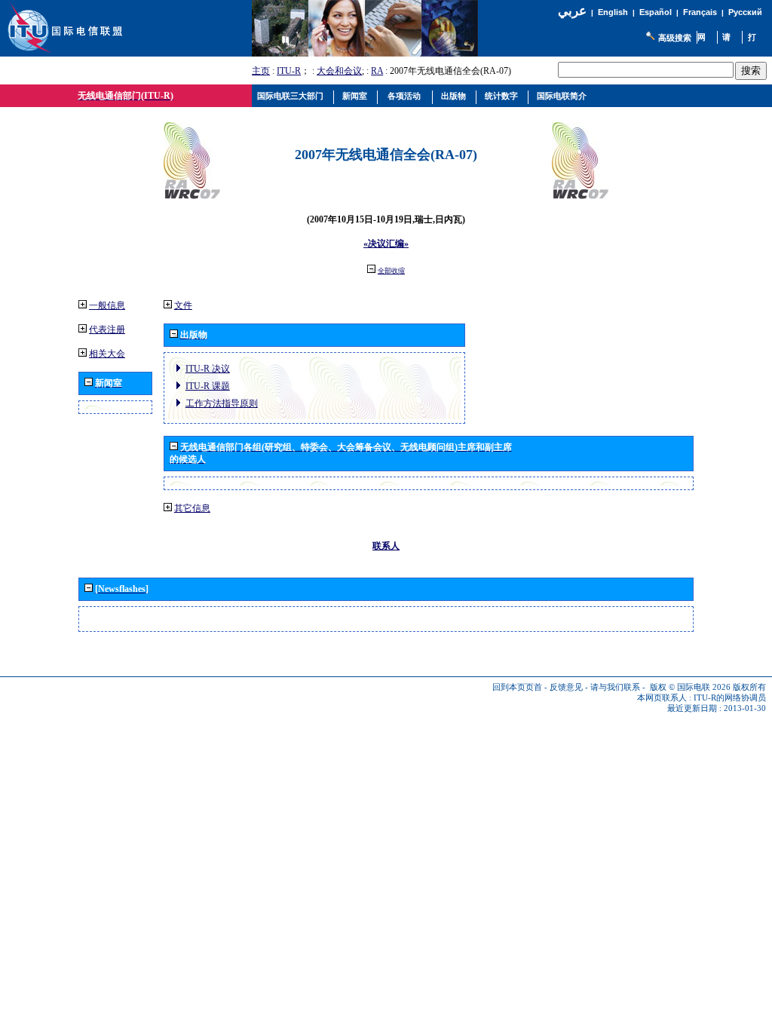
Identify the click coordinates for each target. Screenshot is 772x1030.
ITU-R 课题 (207, 386)
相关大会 (107, 353)
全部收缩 (391, 270)
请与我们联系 (615, 687)
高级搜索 (674, 37)
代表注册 (107, 329)
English (613, 12)
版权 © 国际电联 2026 (690, 687)
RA (377, 71)
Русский (745, 12)
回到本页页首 (517, 687)
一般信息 (107, 305)
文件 (183, 305)
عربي (572, 11)
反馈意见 (566, 687)
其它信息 (192, 508)
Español (655, 12)
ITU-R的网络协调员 (730, 698)
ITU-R (289, 71)
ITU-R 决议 (207, 368)
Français (700, 12)
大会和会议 (339, 71)
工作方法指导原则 (221, 403)
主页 (261, 71)
